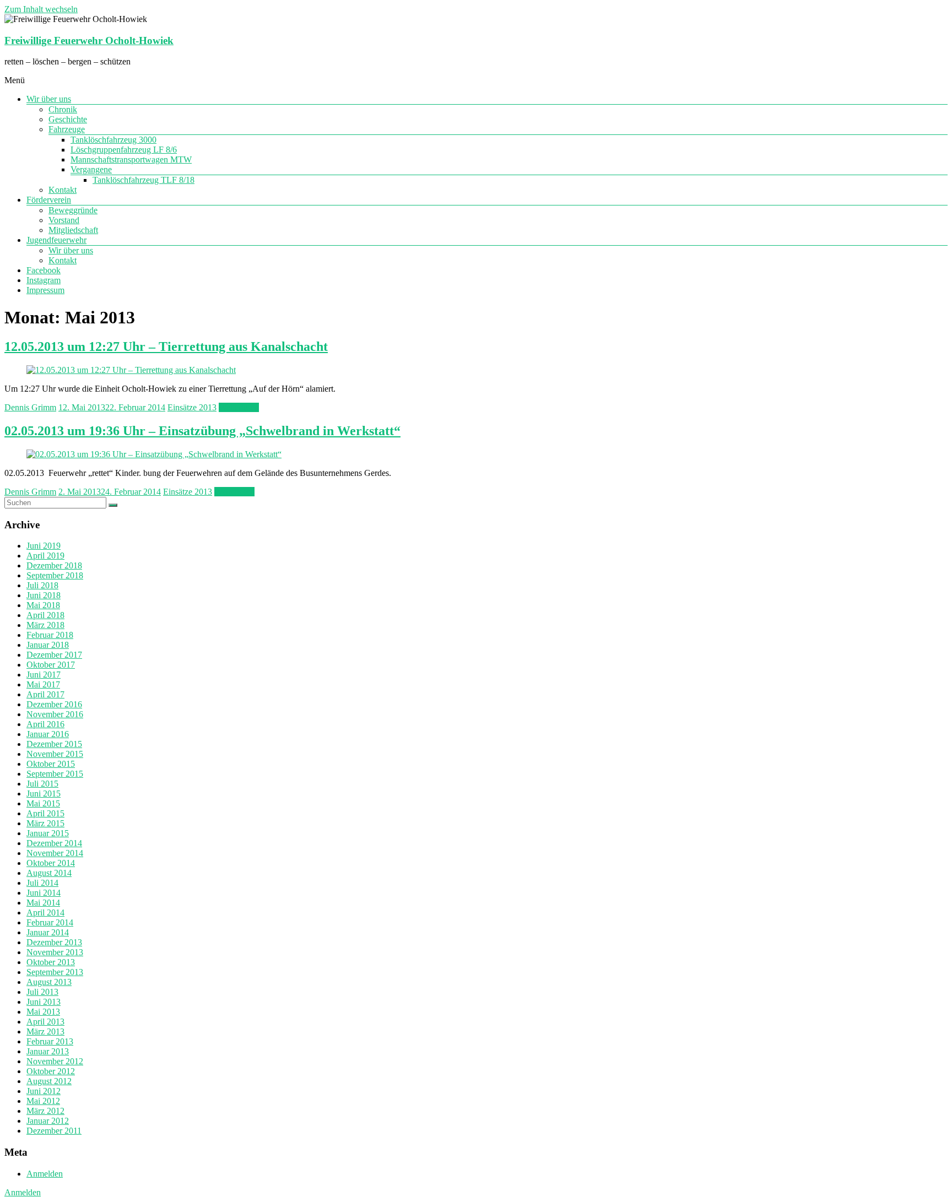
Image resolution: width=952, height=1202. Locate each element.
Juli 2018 (42, 585)
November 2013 (54, 952)
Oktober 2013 (50, 962)
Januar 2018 (47, 644)
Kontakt (62, 189)
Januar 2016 (47, 734)
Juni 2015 (43, 793)
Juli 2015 (42, 783)
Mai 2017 (43, 684)
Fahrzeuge (66, 129)
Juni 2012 (43, 1091)
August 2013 (49, 982)
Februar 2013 (49, 1041)
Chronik (62, 109)
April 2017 (45, 694)
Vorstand (63, 220)
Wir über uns (48, 99)
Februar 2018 (49, 635)
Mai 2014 (43, 902)
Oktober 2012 (50, 1071)
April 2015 (45, 813)
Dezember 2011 (54, 1130)
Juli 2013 (42, 992)
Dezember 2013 (54, 942)
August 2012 (49, 1081)
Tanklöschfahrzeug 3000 (113, 139)
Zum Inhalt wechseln (41, 9)
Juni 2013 (43, 1001)
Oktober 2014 (50, 863)
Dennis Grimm (30, 407)
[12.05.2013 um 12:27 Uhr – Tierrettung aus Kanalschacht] (131, 370)
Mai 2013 (43, 1011)
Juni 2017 (43, 674)
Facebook (43, 270)
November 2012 (54, 1061)
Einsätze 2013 (192, 407)
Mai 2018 (43, 605)
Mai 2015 (43, 803)
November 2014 (54, 853)
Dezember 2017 (54, 654)
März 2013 (45, 1031)
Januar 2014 (47, 932)
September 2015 (54, 773)
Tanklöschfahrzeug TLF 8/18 (143, 180)
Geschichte (67, 119)
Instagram (43, 280)
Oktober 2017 (50, 664)
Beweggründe (73, 210)
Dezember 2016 (54, 704)
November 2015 (54, 754)
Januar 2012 (47, 1120)
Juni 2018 (43, 595)
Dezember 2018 (54, 565)
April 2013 (45, 1021)
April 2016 (45, 724)
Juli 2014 (42, 882)
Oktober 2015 (50, 763)
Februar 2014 (49, 922)
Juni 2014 (43, 892)
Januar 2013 (47, 1051)
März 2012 (45, 1111)
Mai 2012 (43, 1101)
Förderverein (48, 199)
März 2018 (45, 625)
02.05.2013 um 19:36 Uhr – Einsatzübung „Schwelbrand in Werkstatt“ (202, 431)
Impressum (45, 290)
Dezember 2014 (54, 843)
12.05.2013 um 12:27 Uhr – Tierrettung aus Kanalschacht (166, 346)
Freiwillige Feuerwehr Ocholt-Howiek (89, 40)
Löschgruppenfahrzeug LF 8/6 (124, 149)
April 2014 (45, 912)
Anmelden (44, 1173)
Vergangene (91, 169)
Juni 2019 (43, 545)
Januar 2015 (47, 833)
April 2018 (45, 615)
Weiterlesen (239, 407)
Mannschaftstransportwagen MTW (131, 159)
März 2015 (45, 823)
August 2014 (49, 873)
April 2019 (45, 555)
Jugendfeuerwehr (56, 240)
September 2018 (54, 575)
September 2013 (54, 972)
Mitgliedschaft (73, 230)
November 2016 (54, 714)
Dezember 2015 (54, 744)
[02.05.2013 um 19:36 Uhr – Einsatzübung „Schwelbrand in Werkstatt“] (154, 454)
